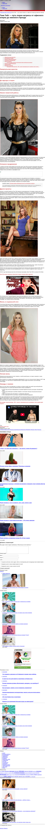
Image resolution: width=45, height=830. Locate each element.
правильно (39, 774)
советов (20, 776)
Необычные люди (6, 759)
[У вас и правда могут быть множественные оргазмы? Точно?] (8, 633)
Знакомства (5, 756)
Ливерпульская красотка (10, 57)
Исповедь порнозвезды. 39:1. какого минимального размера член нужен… (23, 66)
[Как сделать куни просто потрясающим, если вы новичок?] (8, 787)
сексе (13, 776)
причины (1, 776)
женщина (34, 771)
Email (1, 557)
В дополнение (5, 755)
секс (5, 776)
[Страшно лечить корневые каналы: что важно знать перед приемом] (8, 611)
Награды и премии (9, 65)
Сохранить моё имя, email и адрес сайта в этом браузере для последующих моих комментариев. (22, 561)
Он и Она (4, 761)
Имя (1, 555)
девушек (7, 771)
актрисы (2, 426)
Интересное (5, 757)
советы (23, 776)
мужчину (37, 772)
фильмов (33, 776)
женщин (30, 771)
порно (5, 426)
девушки (21, 771)
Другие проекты (8, 61)
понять (32, 774)
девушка (11, 771)
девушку (26, 771)
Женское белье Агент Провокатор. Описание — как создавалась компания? (18, 811)
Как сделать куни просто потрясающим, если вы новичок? (14, 788)
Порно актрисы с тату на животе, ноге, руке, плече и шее (16, 502)
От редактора (5, 762)
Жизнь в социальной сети (10, 63)
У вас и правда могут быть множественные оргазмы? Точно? (15, 748)
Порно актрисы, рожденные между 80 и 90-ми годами (15, 538)
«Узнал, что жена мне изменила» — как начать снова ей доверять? (18, 448)
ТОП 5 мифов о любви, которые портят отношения (13, 646)
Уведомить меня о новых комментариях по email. (12, 564)
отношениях (27, 774)
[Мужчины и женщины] (5, 5)
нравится (10, 774)
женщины (38, 771)
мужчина (21, 772)
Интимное (4, 758)
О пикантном (5, 760)
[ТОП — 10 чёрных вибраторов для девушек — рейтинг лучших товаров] (8, 798)
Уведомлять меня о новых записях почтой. (10, 566)
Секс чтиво (4, 766)
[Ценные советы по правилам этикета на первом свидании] (8, 622)
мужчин (16, 772)
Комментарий (3, 553)
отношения (22, 774)
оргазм (13, 774)
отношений (16, 774)
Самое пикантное (8, 12)
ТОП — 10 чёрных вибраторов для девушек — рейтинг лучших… (16, 799)
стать (31, 776)
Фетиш (3, 767)
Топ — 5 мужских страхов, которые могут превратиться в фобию (16, 601)
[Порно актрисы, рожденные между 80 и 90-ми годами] (11, 535)
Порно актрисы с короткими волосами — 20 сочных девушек (17, 520)
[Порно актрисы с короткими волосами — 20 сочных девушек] (11, 518)
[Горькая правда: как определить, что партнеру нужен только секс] (8, 821)
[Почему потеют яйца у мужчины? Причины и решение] (11, 463)
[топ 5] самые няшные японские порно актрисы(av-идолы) (19, 62)
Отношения (4, 763)
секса (9, 776)
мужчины (3, 774)
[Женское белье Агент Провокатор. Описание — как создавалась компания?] (8, 810)
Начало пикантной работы (10, 59)
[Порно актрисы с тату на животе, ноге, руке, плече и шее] (11, 500)
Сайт (1, 559)
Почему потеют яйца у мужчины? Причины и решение (15, 466)
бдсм (0, 771)
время (3, 771)
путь (8, 426)
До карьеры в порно (9, 58)
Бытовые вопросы (6, 754)
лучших (9, 772)
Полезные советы (6, 764)
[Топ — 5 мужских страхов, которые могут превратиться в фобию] (8, 600)
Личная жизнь (8, 64)
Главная (2, 12)
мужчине (30, 772)
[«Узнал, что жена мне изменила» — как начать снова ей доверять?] (11, 446)
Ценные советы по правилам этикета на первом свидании (15, 623)
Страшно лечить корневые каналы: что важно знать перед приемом (17, 612)
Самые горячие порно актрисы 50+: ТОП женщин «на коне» (15, 587)
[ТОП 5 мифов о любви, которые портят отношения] (8, 645)
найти (8, 774)
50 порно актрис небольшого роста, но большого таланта (22, 183)
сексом (16, 776)
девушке (16, 771)
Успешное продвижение (10, 60)
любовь (12, 772)
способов (27, 776)
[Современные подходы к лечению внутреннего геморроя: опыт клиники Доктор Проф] (11, 481)
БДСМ (3, 753)
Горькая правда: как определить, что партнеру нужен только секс (16, 822)
